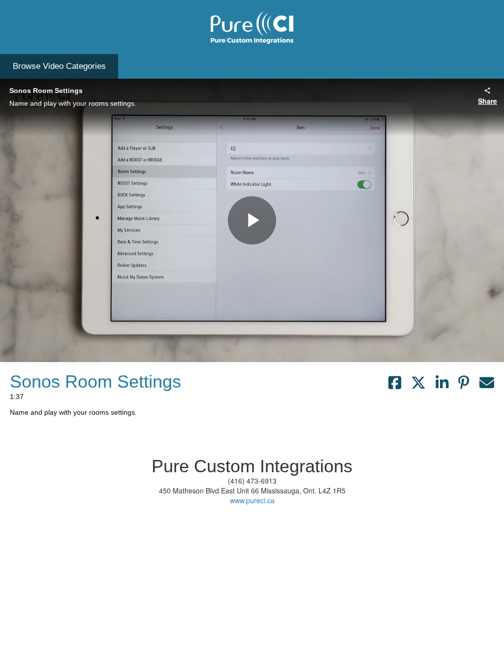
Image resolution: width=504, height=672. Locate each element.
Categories (59, 66)
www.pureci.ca (252, 500)
